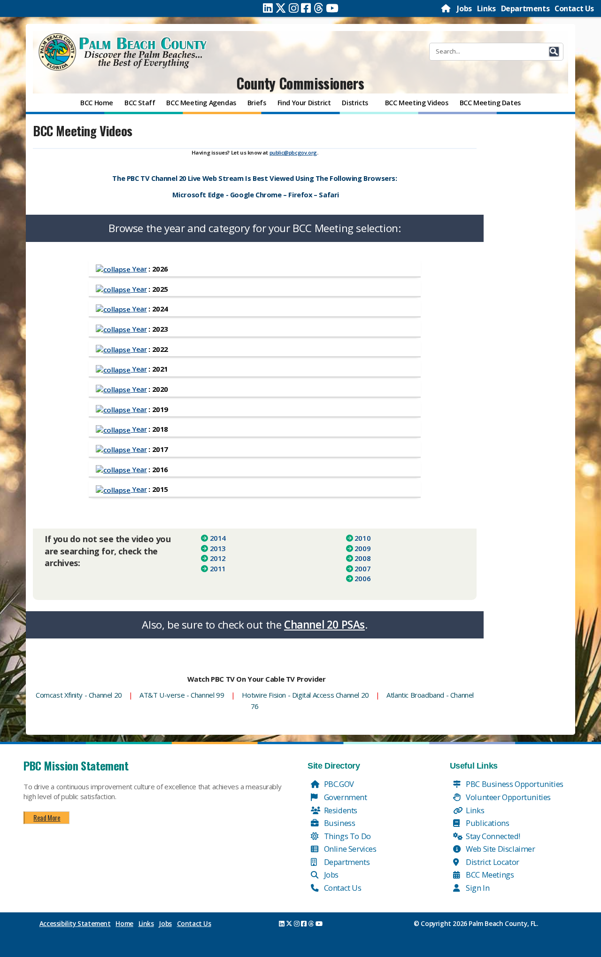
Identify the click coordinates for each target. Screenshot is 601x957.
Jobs (464, 8)
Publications (486, 822)
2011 (218, 568)
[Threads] (319, 8)
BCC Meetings (489, 874)
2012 (218, 558)
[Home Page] (446, 8)
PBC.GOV (338, 783)
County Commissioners (300, 82)
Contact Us (574, 8)
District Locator (491, 861)
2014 (218, 538)
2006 (362, 578)
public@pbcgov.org (293, 152)
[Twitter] (280, 8)
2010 (362, 538)
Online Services (349, 848)
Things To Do (346, 836)
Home (124, 923)
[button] (554, 51)
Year (139, 268)
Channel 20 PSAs (324, 624)
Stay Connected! (492, 836)
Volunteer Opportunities (507, 797)
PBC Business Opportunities (513, 783)
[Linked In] (268, 8)
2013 (218, 548)
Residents (339, 810)
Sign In (477, 887)
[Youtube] (332, 8)
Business (338, 822)
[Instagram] (294, 8)
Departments (525, 8)
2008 (362, 558)
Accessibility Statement (75, 923)
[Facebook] (306, 8)
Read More (46, 817)
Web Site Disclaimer (499, 848)
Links (486, 8)
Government (344, 797)
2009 (362, 548)
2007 (362, 568)
